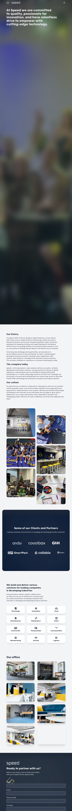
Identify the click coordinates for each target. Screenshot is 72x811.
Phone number (11, 797)
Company (9, 805)
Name (8, 782)
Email (8, 790)
